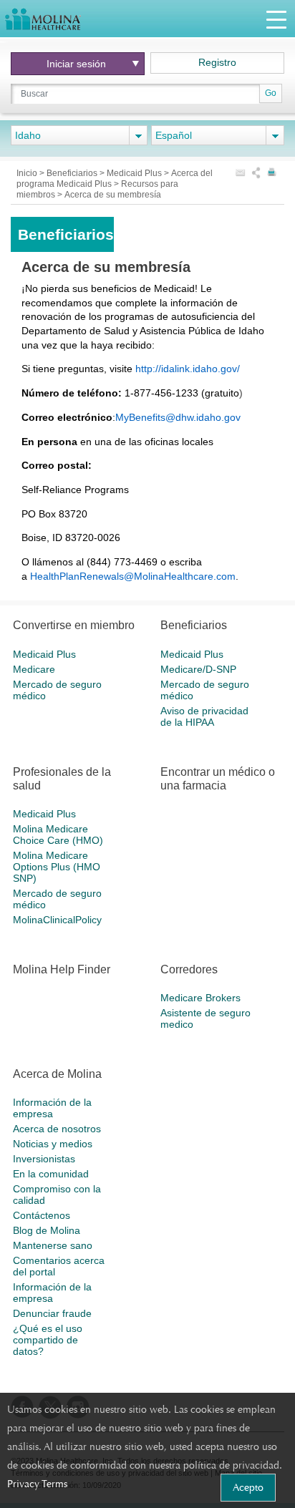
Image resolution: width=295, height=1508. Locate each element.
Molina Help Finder (61, 969)
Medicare (34, 669)
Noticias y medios (52, 1143)
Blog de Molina (46, 1230)
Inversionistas (44, 1158)
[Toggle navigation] (276, 19)
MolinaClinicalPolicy (57, 919)
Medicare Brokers (200, 997)
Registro (217, 62)
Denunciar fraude (52, 1313)
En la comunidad (51, 1173)
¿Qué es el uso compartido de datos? (47, 1340)
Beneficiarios (73, 173)
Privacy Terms (37, 1483)
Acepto (248, 1487)
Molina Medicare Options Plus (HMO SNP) (56, 867)
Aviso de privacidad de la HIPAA (204, 716)
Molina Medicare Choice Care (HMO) (58, 834)
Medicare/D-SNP (198, 669)
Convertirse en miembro (74, 625)
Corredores (189, 969)
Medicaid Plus (135, 173)
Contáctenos (41, 1215)
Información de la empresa (52, 1107)
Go (270, 93)
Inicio (27, 173)
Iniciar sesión (76, 63)
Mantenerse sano (52, 1245)
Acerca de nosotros (57, 1128)
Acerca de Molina (57, 1074)
